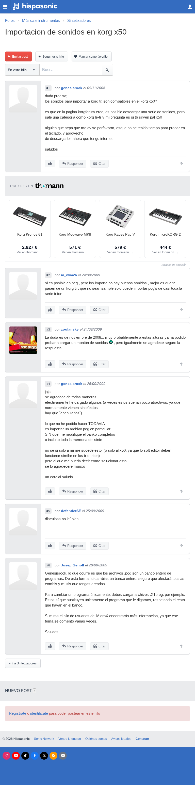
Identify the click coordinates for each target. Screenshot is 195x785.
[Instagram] (6, 756)
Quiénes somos (96, 739)
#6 (48, 565)
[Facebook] (35, 756)
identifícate (39, 713)
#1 (48, 88)
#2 (48, 275)
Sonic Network (44, 739)
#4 (48, 384)
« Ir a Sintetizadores (23, 663)
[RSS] (53, 756)
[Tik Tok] (25, 756)
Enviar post (20, 56)
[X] (44, 756)
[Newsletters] (63, 756)
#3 (48, 329)
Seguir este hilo (53, 56)
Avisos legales (121, 739)
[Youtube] (16, 756)
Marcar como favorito (93, 56)
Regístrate (17, 713)
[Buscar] (107, 69)
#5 (48, 511)
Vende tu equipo (69, 739)
